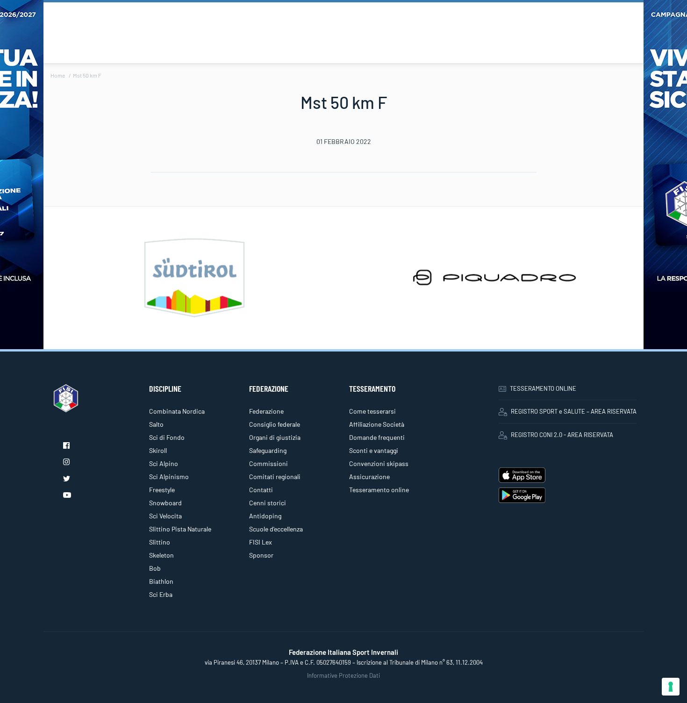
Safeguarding (267, 450)
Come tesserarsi (372, 411)
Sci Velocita (165, 516)
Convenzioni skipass (378, 463)
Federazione (266, 411)
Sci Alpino (163, 463)
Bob (155, 568)
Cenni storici (267, 503)
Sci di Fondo (167, 437)
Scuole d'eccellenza (276, 529)
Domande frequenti (377, 437)
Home (57, 75)
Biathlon (161, 581)
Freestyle (162, 490)
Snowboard (165, 503)
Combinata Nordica (177, 411)
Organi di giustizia (275, 437)
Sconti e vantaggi (373, 450)
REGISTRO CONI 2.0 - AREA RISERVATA (562, 434)
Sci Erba (160, 594)
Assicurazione (369, 477)
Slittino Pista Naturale (180, 529)
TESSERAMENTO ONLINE (543, 388)
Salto (156, 424)
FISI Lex (260, 542)
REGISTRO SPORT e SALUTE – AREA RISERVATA (574, 411)
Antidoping (265, 516)
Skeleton (161, 555)
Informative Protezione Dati (343, 675)
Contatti (261, 490)
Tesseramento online (379, 490)
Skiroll (158, 450)
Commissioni (268, 463)
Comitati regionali (275, 477)
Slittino (159, 542)
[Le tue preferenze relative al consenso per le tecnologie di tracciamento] (671, 687)
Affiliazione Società (376, 424)
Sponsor (261, 555)
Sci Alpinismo (169, 477)
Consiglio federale (274, 424)
